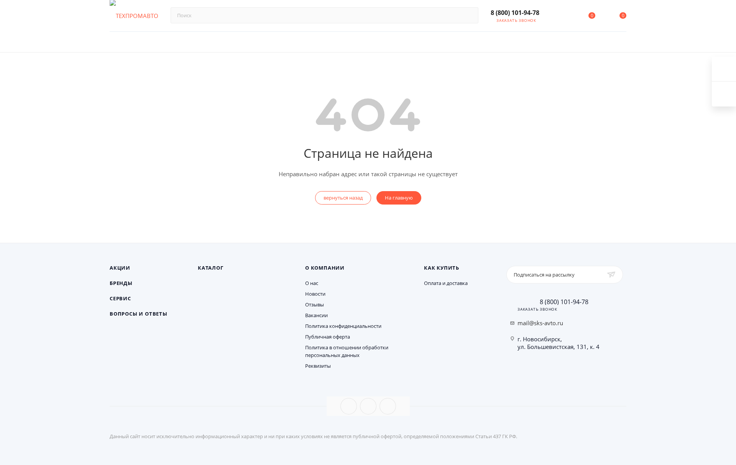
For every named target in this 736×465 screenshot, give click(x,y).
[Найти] (469, 15)
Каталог (210, 267)
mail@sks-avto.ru (540, 323)
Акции (120, 267)
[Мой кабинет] (560, 16)
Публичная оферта (327, 336)
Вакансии (316, 315)
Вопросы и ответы (139, 313)
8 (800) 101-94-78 (515, 12)
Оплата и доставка (446, 283)
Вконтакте (348, 406)
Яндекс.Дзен (388, 406)
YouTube (368, 406)
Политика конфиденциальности (343, 326)
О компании (325, 267)
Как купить (441, 267)
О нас (311, 283)
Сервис (120, 298)
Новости (315, 293)
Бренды (121, 283)
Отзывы (314, 304)
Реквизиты (318, 365)
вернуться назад (343, 197)
